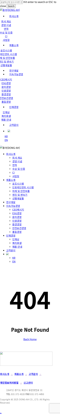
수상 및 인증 (18, 169)
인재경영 (10, 235)
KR (13, 258)
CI (13, 172)
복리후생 (17, 243)
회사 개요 (17, 157)
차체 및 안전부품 (21, 191)
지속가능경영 (13, 206)
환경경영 (17, 224)
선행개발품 (18, 198)
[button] (5, 374)
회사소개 (10, 154)
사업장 (15, 176)
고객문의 (10, 250)
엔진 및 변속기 (19, 195)
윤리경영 (17, 217)
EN (14, 261)
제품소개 (10, 180)
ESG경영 (17, 213)
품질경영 (17, 232)
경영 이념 (17, 161)
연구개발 (10, 202)
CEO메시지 (18, 209)
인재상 (15, 239)
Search (11, 6)
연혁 (14, 165)
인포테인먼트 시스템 (23, 187)
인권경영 (17, 220)
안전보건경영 (19, 228)
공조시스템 (18, 183)
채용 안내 (17, 246)
